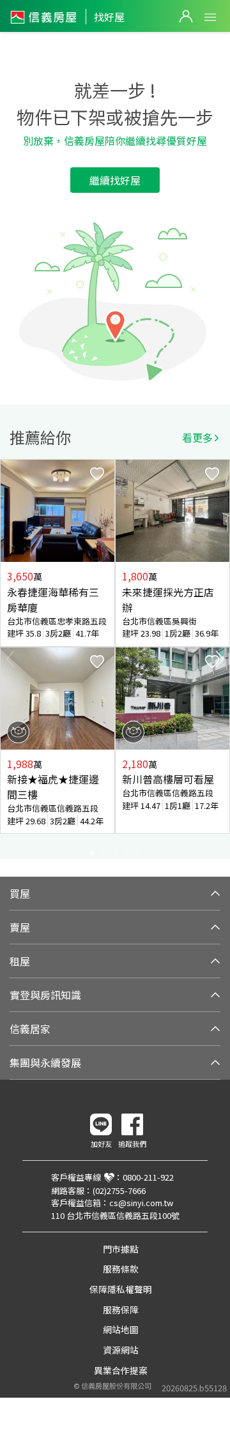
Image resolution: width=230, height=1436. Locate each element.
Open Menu (210, 17)
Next (220, 659)
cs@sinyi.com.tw (141, 1203)
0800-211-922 (148, 1177)
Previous (10, 659)
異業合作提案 (121, 1370)
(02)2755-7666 (119, 1190)
